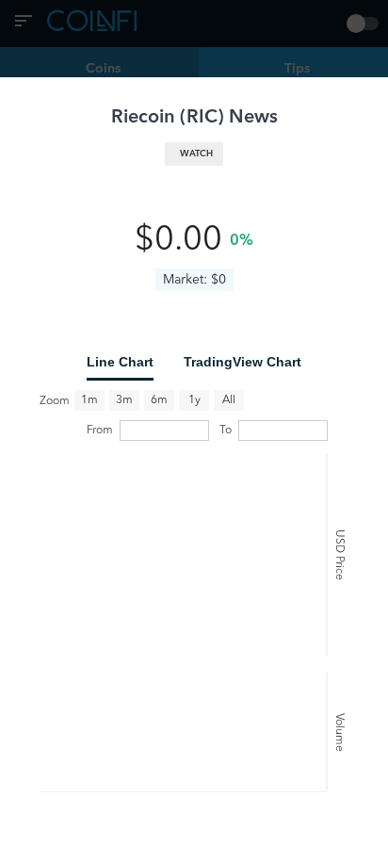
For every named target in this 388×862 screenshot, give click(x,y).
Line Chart (120, 361)
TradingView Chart (242, 361)
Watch (196, 154)
